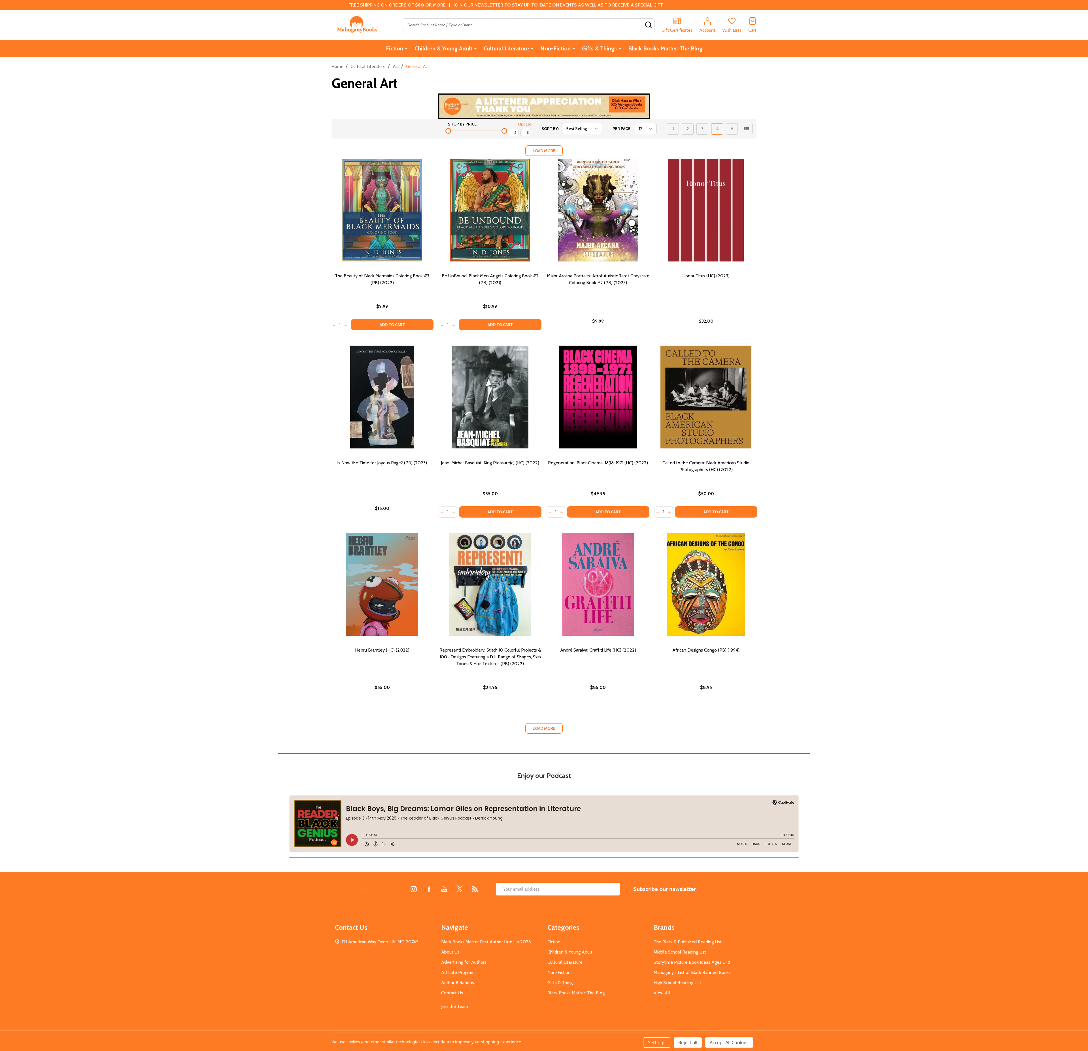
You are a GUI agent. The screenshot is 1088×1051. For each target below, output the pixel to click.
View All (662, 992)
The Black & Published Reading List (688, 941)
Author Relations (457, 982)
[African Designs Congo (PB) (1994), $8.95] (705, 584)
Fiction (394, 48)
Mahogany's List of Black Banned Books (692, 972)
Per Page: (622, 128)
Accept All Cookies (729, 1042)
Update (524, 124)
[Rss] (475, 889)
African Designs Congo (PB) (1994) (706, 650)
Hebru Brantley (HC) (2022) (382, 650)
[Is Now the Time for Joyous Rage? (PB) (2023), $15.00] (382, 397)
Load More (544, 150)
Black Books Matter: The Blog (665, 48)
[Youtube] (444, 889)
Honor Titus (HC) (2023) (706, 275)
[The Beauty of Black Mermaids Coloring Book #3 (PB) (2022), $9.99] (382, 210)
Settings (657, 1042)
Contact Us (452, 992)
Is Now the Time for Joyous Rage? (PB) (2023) (382, 462)
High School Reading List (677, 982)
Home (337, 66)
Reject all (687, 1042)
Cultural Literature (506, 48)
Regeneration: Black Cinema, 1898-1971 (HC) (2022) (598, 462)
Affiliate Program (458, 972)
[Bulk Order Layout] (747, 128)
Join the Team (454, 1006)
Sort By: (550, 128)
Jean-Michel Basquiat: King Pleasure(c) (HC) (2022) (490, 462)
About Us (450, 952)
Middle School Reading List (680, 952)
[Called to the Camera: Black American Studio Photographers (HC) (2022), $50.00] (705, 397)
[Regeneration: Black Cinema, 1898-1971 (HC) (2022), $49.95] (598, 397)
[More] (406, 48)
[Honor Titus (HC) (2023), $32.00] (705, 210)
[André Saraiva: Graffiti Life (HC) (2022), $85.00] (598, 584)
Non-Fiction (555, 48)
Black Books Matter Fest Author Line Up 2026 (486, 941)
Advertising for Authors (463, 962)
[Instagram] (413, 889)
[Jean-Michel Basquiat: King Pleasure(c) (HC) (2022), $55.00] (490, 397)
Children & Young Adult (443, 48)
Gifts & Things (599, 48)
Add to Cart (392, 324)
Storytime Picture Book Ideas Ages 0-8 (692, 962)
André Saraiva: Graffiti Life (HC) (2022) (598, 650)
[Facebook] (429, 889)
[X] (459, 889)
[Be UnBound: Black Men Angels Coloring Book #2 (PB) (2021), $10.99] (490, 210)
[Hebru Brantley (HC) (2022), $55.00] (382, 584)
